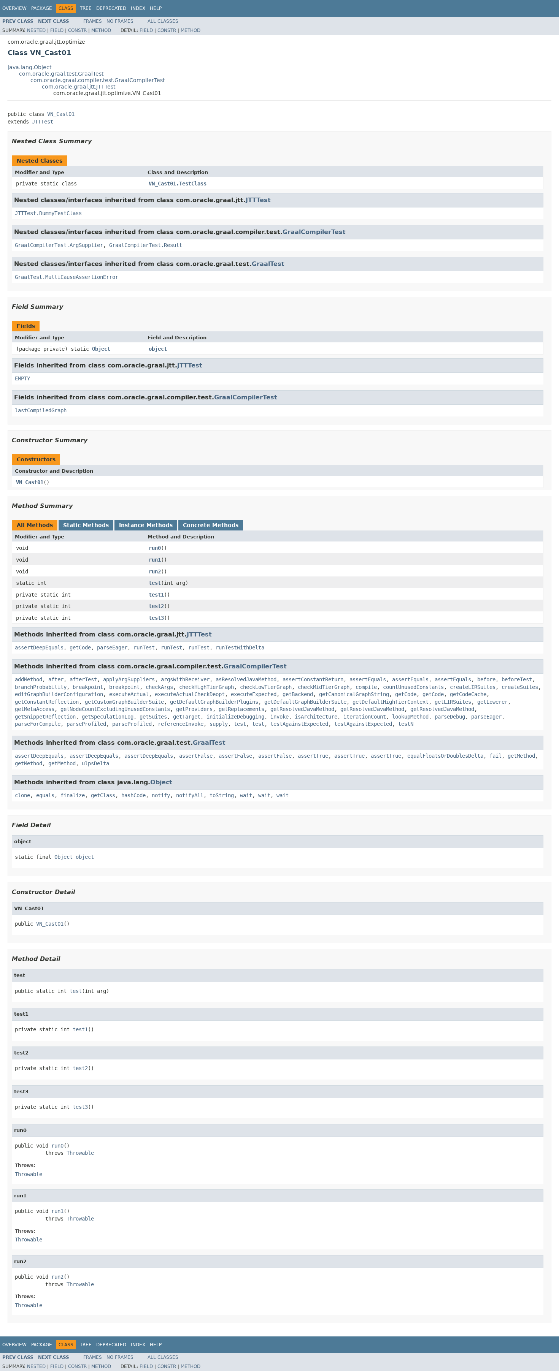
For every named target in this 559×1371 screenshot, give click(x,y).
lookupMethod (410, 717)
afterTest (83, 679)
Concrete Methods (210, 525)
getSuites (153, 717)
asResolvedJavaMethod (246, 679)
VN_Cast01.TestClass (177, 183)
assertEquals (367, 679)
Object (101, 349)
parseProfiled (86, 724)
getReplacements (241, 709)
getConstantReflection (47, 702)
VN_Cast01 (61, 114)
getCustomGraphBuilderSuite (124, 702)
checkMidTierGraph (323, 687)
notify (161, 795)
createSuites (520, 687)
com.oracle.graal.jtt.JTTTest (78, 87)
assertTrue (313, 756)
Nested (36, 30)
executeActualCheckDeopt (190, 694)
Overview (14, 8)
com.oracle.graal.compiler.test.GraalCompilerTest (97, 80)
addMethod (28, 679)
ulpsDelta (95, 763)
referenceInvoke (180, 724)
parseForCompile (37, 724)
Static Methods (86, 525)
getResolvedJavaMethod (302, 709)
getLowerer (492, 702)
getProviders (194, 709)
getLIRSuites (453, 702)
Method (101, 30)
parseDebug (450, 717)
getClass (103, 795)
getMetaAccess (34, 709)
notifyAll (189, 795)
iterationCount (364, 717)
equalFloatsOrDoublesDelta (445, 756)
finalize (72, 795)
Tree (86, 8)
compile (366, 687)
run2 (155, 571)
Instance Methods (146, 525)
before (486, 679)
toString (222, 795)
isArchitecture (316, 717)
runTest (144, 647)
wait (246, 795)
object (158, 349)
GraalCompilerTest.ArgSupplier (59, 245)
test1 (156, 595)
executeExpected (253, 694)
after (56, 679)
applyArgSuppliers (129, 679)
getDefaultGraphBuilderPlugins (214, 702)
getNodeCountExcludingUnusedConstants (115, 709)
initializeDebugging (235, 717)
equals (45, 795)
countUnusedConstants (413, 687)
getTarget (186, 717)
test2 (156, 606)
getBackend (298, 694)
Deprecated (111, 8)
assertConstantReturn (313, 679)
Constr (77, 30)
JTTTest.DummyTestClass (48, 213)
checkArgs (159, 687)
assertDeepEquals (39, 647)
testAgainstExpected (299, 724)
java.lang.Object (29, 67)
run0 (155, 548)
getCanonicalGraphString (354, 694)
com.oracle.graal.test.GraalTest (61, 74)
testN (405, 724)
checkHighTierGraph (206, 687)
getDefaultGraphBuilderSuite (305, 702)
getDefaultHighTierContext (391, 702)
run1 (155, 560)
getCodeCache (468, 694)
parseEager (112, 647)
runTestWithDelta (240, 647)
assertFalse (196, 756)
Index (138, 8)
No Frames (119, 21)
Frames (92, 21)
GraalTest (268, 264)
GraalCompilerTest (314, 232)
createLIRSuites (472, 687)
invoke (279, 717)
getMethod (521, 756)
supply (219, 724)
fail (495, 756)
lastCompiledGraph (41, 410)
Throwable (80, 1153)
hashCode (133, 795)
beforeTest (517, 679)
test (155, 583)
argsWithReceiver (185, 679)
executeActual (129, 694)
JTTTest (42, 122)
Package (41, 8)
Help (156, 8)
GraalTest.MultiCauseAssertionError (66, 277)
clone (22, 795)
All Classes (163, 21)
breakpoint (88, 687)
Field (57, 30)
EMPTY (22, 378)
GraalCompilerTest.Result (145, 245)
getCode (80, 647)
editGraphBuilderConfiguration (59, 694)
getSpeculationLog (107, 717)
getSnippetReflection (45, 717)
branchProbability (41, 687)
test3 (156, 618)
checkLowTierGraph (266, 687)
